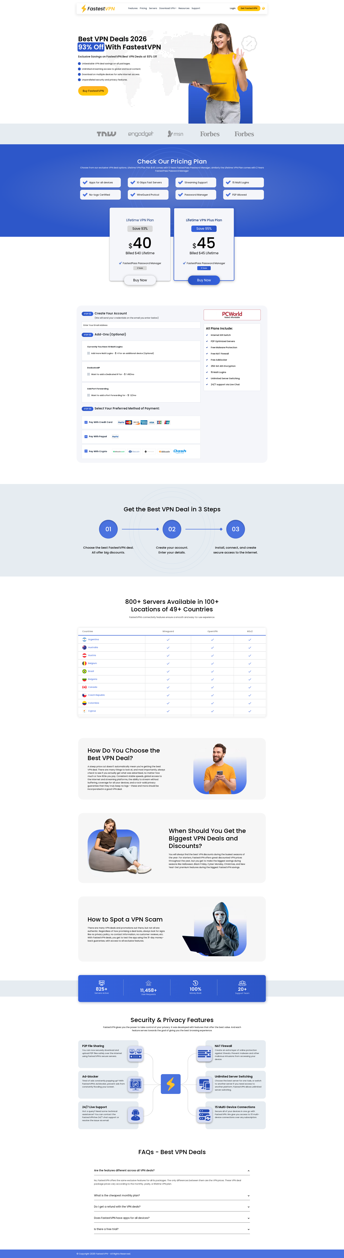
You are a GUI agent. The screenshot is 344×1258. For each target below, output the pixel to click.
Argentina (93, 639)
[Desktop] (263, 8)
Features (133, 8)
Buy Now (140, 280)
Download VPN (167, 8)
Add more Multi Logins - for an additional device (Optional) (122, 353)
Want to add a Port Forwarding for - (113, 395)
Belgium (92, 663)
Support (196, 8)
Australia (93, 647)
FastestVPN (102, 1253)
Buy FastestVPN (93, 91)
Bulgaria (92, 679)
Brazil (91, 671)
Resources (183, 8)
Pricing (143, 8)
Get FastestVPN (249, 8)
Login (233, 8)
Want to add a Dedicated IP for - (112, 374)
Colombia (93, 703)
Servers (153, 8)
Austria (92, 655)
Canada (92, 687)
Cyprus (92, 710)
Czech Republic (96, 695)
